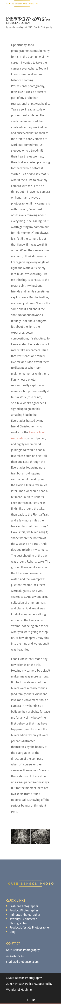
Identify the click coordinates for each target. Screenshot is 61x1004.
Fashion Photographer (24, 906)
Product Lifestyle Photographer (30, 927)
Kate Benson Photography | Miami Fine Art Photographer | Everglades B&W (29, 20)
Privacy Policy (24, 984)
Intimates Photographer (25, 915)
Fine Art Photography (43, 27)
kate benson (14, 27)
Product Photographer (24, 910)
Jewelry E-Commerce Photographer (23, 921)
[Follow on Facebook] (27, 1000)
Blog (12, 932)
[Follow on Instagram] (33, 1000)
